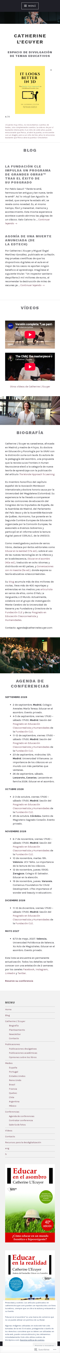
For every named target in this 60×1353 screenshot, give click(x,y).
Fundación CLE (24, 731)
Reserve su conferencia (19, 980)
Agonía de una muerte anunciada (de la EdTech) (28, 240)
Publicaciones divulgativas (23, 1048)
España (13, 1067)
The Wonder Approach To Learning (36, 474)
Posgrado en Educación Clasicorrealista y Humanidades (25, 616)
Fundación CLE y (15, 612)
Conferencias (12, 1111)
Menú (32, 5)
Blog (7, 1015)
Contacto (14, 1038)
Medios (9, 1063)
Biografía (14, 1025)
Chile (11, 1097)
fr (6, 1154)
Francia (13, 1089)
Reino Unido (15, 1080)
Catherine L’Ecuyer (15, 1021)
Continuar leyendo (32, 285)
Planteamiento (17, 1030)
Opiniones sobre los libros (23, 1057)
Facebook (28, 969)
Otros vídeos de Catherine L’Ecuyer (30, 386)
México (12, 1105)
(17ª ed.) (21, 550)
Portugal (13, 1071)
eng (7, 1148)
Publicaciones (12, 1044)
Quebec (13, 1093)
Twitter (22, 973)
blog (11, 581)
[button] (51, 70)
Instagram (42, 969)
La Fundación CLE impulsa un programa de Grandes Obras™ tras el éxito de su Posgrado (28, 174)
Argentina (14, 1101)
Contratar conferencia (21, 1120)
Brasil (12, 1084)
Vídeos (8, 1130)
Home (8, 1009)
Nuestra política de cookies (32, 1340)
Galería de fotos (17, 1124)
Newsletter (15, 1034)
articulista (46, 589)
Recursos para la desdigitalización (23, 1142)
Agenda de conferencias (21, 1116)
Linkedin (10, 973)
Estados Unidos (17, 1076)
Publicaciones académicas (23, 1053)
